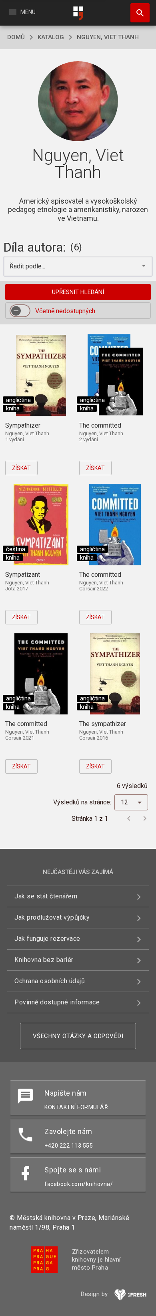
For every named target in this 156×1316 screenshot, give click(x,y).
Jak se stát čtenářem (45, 896)
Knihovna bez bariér (44, 960)
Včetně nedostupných (65, 311)
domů (16, 37)
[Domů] (78, 13)
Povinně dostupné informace (57, 1002)
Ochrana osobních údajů (49, 981)
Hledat (137, 13)
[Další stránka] (145, 818)
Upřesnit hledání (78, 292)
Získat (21, 468)
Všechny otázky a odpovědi (78, 1036)
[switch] (20, 310)
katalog (51, 37)
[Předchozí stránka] (129, 818)
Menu (22, 12)
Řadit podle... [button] (28, 266)
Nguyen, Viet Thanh (108, 37)
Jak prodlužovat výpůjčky (52, 917)
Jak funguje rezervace (47, 938)
